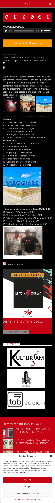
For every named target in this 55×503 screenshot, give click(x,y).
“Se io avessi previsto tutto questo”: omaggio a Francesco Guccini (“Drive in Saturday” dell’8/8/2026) (33, 430)
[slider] (47, 30)
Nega (27, 487)
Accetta (27, 480)
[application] (27, 30)
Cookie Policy (18, 499)
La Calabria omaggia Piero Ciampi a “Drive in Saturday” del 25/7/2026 (32, 441)
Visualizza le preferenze (27, 494)
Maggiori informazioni (16, 332)
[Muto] (42, 31)
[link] (35, 57)
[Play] (6, 31)
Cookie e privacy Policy (32, 499)
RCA (27, 3)
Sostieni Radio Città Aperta (27, 43)
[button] (51, 456)
